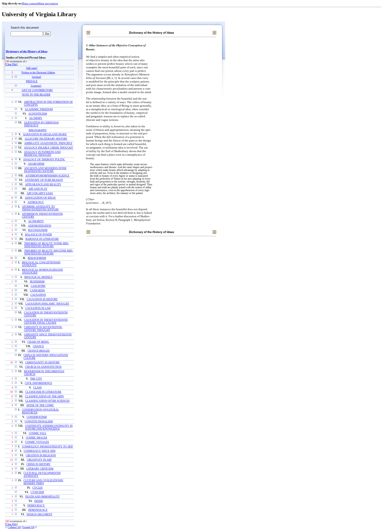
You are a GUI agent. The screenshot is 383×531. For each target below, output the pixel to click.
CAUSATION (38, 295)
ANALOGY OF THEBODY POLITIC (44, 159)
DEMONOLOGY (38, 510)
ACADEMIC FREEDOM (39, 109)
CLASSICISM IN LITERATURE (43, 392)
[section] (36, 77)
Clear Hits (11, 64)
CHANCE (38, 346)
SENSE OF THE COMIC (40, 405)
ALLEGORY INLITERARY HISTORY (46, 138)
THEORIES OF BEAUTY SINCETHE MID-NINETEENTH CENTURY (48, 252)
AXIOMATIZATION (39, 225)
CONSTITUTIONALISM (39, 421)
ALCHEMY (35, 118)
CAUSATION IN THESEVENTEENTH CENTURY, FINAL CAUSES (46, 321)
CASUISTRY (38, 286)
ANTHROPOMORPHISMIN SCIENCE (47, 175)
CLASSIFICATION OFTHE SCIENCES (47, 401)
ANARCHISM (36, 164)
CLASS (37, 387)
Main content (30, 3)
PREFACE (31, 81)
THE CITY (36, 378)
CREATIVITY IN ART (39, 460)
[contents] (36, 85)
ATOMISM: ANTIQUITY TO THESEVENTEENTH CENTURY (40, 208)
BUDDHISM (37, 281)
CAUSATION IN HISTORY (42, 299)
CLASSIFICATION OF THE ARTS (44, 396)
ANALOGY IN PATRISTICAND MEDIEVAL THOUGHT (42, 154)
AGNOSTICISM (37, 113)
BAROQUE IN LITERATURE (42, 239)
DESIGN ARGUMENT (39, 514)
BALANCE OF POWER (38, 234)
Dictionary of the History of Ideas (26, 51)
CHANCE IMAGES (38, 350)
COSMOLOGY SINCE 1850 (39, 451)
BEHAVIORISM (37, 258)
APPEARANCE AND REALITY (43, 184)
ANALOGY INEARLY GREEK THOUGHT (48, 147)
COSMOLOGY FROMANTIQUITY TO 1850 (47, 446)
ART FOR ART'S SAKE (40, 193)
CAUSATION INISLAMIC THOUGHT (47, 303)
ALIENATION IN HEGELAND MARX (45, 134)
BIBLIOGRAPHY (38, 130)
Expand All (28, 527)
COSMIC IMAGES (36, 437)
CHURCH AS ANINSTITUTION (43, 367)
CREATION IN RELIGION (41, 455)
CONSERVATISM (37, 417)
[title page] (31, 68)
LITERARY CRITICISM (39, 468)
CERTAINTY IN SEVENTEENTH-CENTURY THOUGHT (43, 329)
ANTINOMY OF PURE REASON (44, 180)
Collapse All (14, 527)
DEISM (38, 501)
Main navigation (48, 3)
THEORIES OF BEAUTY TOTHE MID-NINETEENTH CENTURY (46, 245)
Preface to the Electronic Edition (38, 72)
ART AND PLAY (37, 189)
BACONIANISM (37, 230)
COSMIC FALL (37, 433)
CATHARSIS (37, 290)
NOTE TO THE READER (36, 94)
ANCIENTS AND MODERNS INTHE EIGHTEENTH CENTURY (45, 170)
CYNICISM (37, 492)
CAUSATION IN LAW (38, 308)
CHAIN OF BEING (38, 342)
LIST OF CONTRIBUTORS (37, 90)
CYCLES (37, 487)
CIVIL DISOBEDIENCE (38, 383)
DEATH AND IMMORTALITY (42, 496)
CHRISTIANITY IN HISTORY (42, 362)
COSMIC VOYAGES (37, 442)
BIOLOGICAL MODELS (38, 277)
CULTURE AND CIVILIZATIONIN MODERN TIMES (43, 482)
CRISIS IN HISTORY (38, 464)
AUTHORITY (36, 221)
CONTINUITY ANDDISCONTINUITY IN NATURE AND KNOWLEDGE (49, 427)
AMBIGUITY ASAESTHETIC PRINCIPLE (48, 143)
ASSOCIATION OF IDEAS (40, 197)
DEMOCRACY (36, 505)
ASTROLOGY (35, 202)
